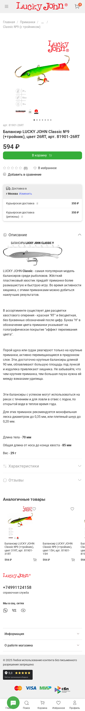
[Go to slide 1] (34, 120)
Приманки (27, 22)
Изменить (25, 193)
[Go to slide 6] (48, 120)
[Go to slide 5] (45, 120)
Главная (9, 22)
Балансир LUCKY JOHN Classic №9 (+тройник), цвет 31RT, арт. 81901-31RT (19, 549)
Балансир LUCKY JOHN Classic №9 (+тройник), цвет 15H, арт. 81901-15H (58, 549)
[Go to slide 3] (39, 120)
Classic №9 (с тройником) (22, 27)
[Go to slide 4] (42, 120)
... (42, 22)
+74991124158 (17, 587)
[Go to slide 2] (37, 120)
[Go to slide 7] (50, 120)
